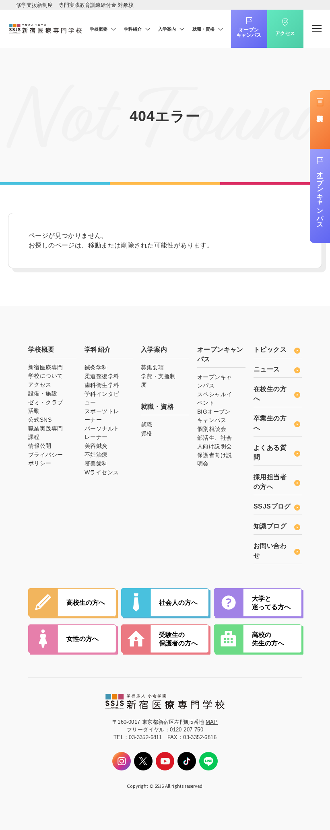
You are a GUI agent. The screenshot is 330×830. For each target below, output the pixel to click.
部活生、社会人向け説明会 (214, 442)
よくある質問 (270, 452)
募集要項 (152, 367)
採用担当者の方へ (270, 482)
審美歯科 (96, 463)
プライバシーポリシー (45, 458)
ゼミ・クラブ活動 (45, 406)
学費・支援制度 (158, 380)
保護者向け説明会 (214, 459)
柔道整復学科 (102, 376)
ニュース (267, 369)
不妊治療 (96, 454)
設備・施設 (42, 393)
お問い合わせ (270, 550)
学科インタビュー (102, 398)
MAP (212, 722)
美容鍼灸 (96, 446)
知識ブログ (270, 526)
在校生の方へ (270, 393)
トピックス (270, 349)
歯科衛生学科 (102, 385)
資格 (147, 433)
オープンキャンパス (249, 32)
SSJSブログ (272, 506)
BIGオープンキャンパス (214, 415)
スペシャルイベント (214, 398)
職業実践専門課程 (45, 432)
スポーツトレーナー (102, 415)
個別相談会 (211, 429)
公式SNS (40, 419)
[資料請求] (320, 119)
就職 (147, 424)
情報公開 (40, 446)
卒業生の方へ (270, 423)
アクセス (285, 33)
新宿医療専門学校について (45, 371)
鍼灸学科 (96, 367)
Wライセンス (102, 472)
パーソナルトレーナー (102, 432)
